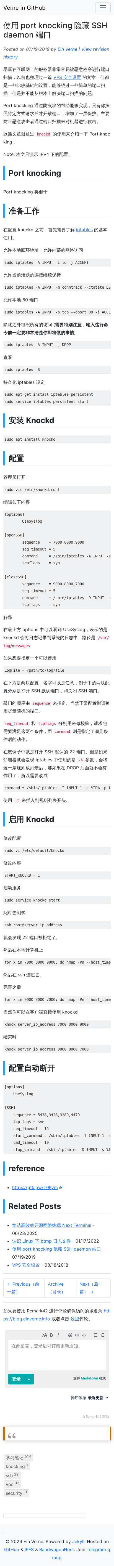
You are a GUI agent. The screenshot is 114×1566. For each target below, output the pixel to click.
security (16, 1493)
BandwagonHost (56, 1549)
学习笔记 (18, 1457)
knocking (17, 1466)
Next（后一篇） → (91, 1288)
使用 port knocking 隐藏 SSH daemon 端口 (56, 1249)
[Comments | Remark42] (57, 1375)
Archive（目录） (57, 1288)
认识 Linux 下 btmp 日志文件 (41, 1241)
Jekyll (78, 1541)
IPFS (29, 1549)
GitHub (11, 1549)
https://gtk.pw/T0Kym (35, 1187)
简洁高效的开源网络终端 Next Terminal (51, 1225)
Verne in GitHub (24, 7)
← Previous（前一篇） (23, 1288)
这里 (75, 1319)
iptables (84, 229)
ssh (12, 1475)
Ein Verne (67, 49)
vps (12, 1484)
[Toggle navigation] (103, 7)
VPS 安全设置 (67, 77)
